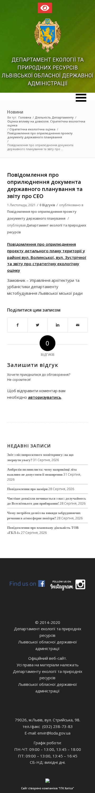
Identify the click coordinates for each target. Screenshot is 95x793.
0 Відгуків (47, 205)
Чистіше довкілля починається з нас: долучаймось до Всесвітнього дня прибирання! (46, 501)
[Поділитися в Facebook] (17, 325)
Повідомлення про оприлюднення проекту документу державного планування (40, 135)
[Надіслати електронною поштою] (78, 325)
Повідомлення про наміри (27, 488)
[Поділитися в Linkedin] (58, 325)
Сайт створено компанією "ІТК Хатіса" (47, 788)
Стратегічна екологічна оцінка (32, 129)
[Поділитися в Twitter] (38, 325)
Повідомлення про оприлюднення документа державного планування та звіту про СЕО (45, 185)
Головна (24, 117)
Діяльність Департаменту (54, 117)
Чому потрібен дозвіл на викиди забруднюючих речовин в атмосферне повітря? (44, 515)
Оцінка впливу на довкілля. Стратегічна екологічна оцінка (46, 123)
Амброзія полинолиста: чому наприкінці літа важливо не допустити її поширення (42, 472)
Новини (15, 112)
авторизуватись (44, 397)
